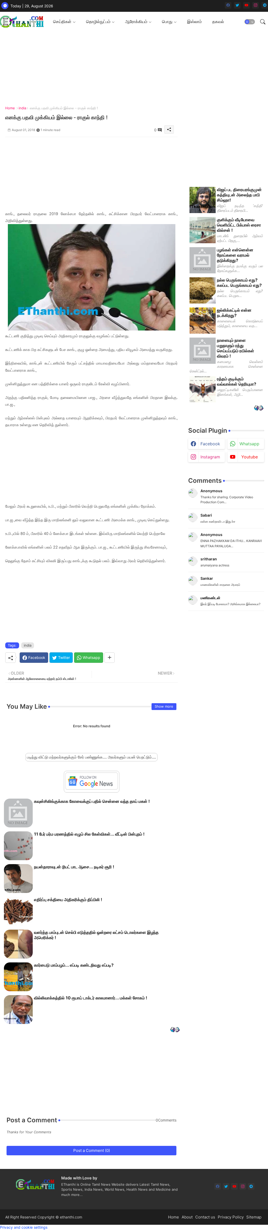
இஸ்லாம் (194, 21)
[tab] (64, 21)
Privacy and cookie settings (23, 1227)
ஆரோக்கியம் (136, 21)
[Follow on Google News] (91, 788)
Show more (164, 706)
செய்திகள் (62, 21)
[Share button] (109, 657)
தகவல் (218, 21)
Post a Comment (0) (91, 1150)
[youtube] (246, 5)
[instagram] (255, 5)
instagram (210, 456)
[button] (249, 21)
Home (10, 108)
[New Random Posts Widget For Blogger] (175, 1030)
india (22, 108)
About (187, 1217)
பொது (167, 21)
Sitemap (253, 1217)
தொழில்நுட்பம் (98, 21)
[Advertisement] (91, 173)
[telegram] (264, 5)
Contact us (205, 1217)
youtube (249, 456)
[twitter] (237, 5)
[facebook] (228, 5)
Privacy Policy (231, 1217)
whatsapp (249, 443)
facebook (210, 443)
